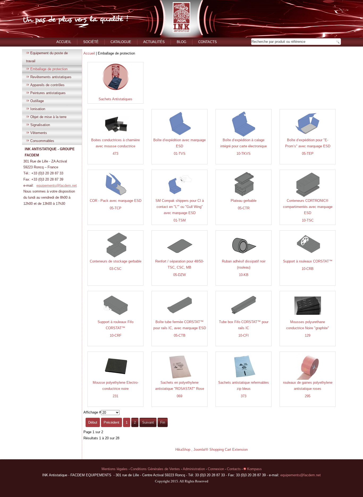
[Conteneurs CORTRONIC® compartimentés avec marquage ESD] (307, 197)
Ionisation (37, 109)
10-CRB (308, 269)
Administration (194, 469)
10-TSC (308, 220)
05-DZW (179, 275)
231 (115, 396)
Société (91, 42)
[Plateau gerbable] (243, 197)
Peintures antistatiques (48, 93)
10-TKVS (244, 154)
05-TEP (308, 154)
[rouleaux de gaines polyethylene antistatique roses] (307, 379)
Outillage (37, 101)
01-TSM (180, 220)
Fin (162, 422)
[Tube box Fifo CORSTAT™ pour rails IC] (243, 318)
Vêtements (38, 133)
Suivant (148, 422)
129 (307, 335)
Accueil (63, 42)
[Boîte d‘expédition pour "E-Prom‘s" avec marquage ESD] (307, 136)
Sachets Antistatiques (115, 99)
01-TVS (179, 154)
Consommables (42, 141)
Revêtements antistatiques (50, 77)
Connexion (216, 469)
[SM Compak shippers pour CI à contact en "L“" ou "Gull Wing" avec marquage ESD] (179, 197)
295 (307, 396)
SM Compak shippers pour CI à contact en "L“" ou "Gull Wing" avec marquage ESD (179, 207)
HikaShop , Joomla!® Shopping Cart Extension (211, 450)
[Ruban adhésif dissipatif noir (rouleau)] (243, 257)
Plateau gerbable (243, 201)
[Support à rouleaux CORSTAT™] (307, 257)
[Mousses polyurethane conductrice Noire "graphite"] (307, 318)
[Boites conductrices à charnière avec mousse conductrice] (115, 136)
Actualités (154, 42)
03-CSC (115, 269)
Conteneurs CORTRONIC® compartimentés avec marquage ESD (307, 207)
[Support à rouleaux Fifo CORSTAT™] (115, 318)
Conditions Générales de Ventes (155, 469)
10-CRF (115, 335)
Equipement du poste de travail (47, 57)
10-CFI (243, 335)
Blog (181, 42)
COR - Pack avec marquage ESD (115, 201)
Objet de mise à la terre (48, 117)
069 (179, 396)
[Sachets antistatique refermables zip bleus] (243, 379)
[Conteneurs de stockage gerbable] (115, 257)
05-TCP (115, 208)
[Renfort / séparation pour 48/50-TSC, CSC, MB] (179, 257)
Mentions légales (115, 469)
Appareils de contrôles (47, 85)
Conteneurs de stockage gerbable (115, 261)
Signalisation (40, 125)
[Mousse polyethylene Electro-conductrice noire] (115, 379)
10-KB (243, 275)
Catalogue (121, 42)
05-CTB (179, 335)
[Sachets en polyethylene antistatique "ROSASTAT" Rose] (179, 379)
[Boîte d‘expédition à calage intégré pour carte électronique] (243, 136)
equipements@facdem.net (56, 185)
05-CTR (244, 208)
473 (115, 154)
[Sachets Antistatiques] (115, 89)
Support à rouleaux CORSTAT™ (307, 261)
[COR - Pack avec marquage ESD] (115, 197)
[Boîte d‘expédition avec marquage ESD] (179, 136)
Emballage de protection (48, 69)
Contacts (207, 42)
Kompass (254, 469)
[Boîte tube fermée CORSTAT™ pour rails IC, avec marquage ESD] (179, 318)
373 (243, 396)
